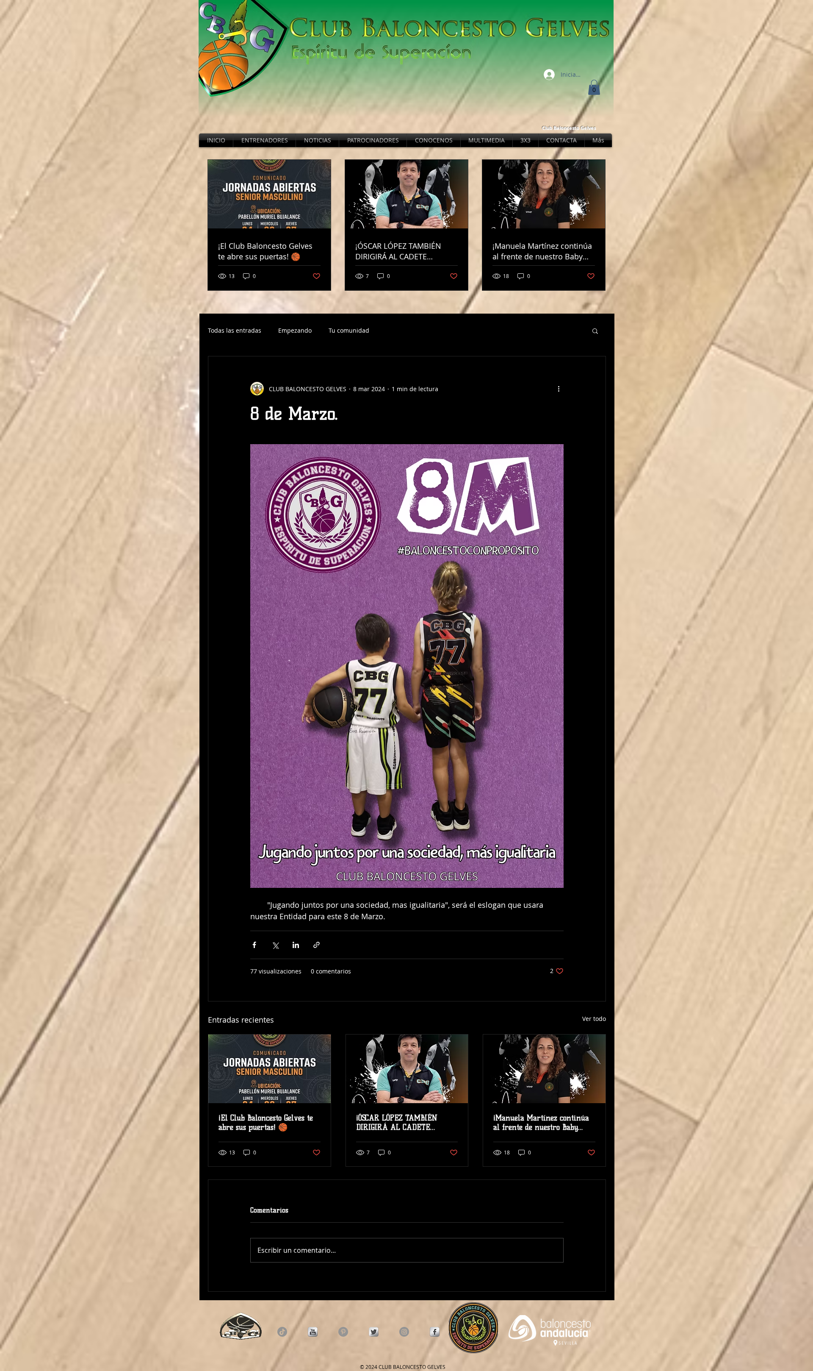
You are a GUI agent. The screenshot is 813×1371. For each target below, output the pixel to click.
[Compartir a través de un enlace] (316, 945)
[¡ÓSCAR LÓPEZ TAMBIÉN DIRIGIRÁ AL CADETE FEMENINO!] (407, 1069)
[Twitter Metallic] (374, 1332)
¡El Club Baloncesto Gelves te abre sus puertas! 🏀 (265, 1122)
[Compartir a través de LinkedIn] (296, 945)
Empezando (295, 330)
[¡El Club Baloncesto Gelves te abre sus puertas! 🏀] (269, 1069)
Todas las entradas (234, 330)
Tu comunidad (349, 330)
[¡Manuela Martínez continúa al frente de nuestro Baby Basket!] (544, 1069)
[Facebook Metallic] (435, 1332)
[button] (594, 87)
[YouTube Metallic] (313, 1332)
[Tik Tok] (282, 1332)
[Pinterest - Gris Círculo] (343, 1332)
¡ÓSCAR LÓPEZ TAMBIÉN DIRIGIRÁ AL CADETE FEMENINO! (396, 1122)
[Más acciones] (558, 389)
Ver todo (594, 1019)
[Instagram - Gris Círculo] (404, 1332)
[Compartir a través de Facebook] (254, 945)
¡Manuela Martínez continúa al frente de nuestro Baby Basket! (541, 1122)
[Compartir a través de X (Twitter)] (275, 945)
